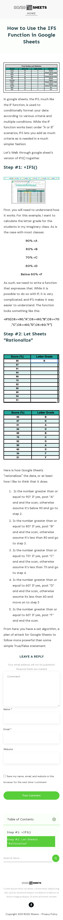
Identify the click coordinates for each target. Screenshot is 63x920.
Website (8, 749)
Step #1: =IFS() (19, 832)
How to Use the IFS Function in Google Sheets (31, 35)
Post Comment (31, 795)
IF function (17, 105)
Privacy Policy (49, 914)
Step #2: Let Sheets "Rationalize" (22, 841)
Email (8, 729)
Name (8, 709)
